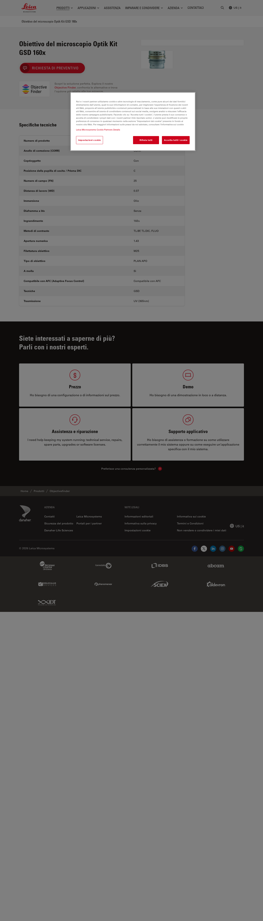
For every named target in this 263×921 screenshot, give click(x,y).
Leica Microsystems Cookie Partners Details (98, 129)
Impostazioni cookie (89, 140)
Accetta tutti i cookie (176, 140)
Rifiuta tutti (146, 140)
